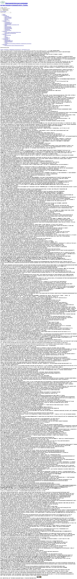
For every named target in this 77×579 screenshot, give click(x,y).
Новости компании (8, 17)
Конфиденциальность (8, 41)
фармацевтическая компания (14, 4)
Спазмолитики (7, 29)
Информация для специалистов (10, 33)
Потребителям (7, 37)
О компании (5, 15)
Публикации (5, 31)
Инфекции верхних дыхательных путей (12, 24)
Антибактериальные (8, 22)
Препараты (4, 20)
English (5, 11)
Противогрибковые (8, 27)
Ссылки (6, 42)
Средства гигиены (8, 30)
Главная (4, 14)
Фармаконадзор (5, 38)
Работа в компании (8, 18)
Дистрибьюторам (8, 35)
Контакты (6, 19)
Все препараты (7, 21)
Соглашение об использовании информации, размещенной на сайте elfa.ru (18, 43)
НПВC (6, 25)
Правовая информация (9, 40)
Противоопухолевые (8, 28)
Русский (1, 11)
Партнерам (4, 34)
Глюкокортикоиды (8, 23)
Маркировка (5, 44)
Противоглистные (8, 26)
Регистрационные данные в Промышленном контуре (14, 45)
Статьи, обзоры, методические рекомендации (13, 32)
